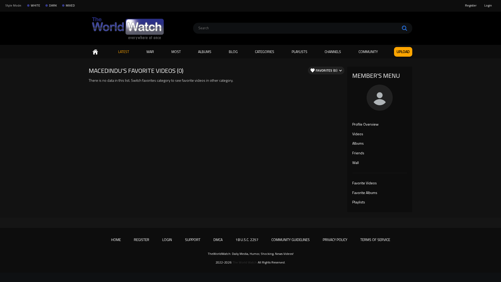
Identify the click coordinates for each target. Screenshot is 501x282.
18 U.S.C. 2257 (247, 239)
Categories (264, 51)
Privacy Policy (335, 239)
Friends (358, 153)
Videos (357, 134)
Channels (333, 51)
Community (368, 51)
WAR (150, 51)
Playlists (299, 51)
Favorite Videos (364, 183)
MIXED (70, 5)
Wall (355, 163)
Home (95, 51)
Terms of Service (375, 239)
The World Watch (244, 262)
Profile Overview (365, 124)
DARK (53, 5)
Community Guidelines (290, 239)
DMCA (218, 239)
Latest (123, 51)
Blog (233, 51)
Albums (204, 51)
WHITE (35, 5)
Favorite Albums (364, 193)
